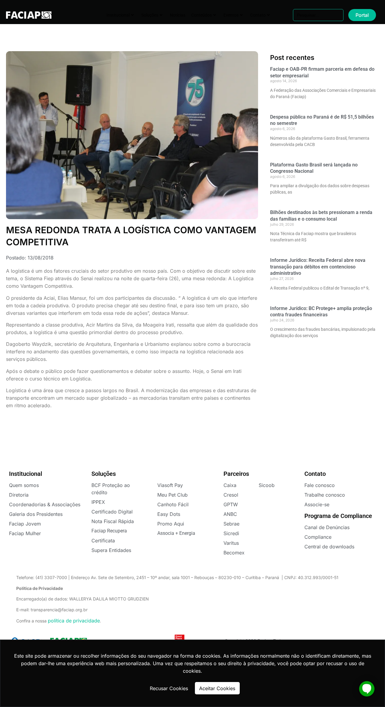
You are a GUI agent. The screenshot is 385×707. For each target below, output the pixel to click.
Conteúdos (201, 15)
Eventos (231, 15)
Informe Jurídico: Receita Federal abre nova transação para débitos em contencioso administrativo (317, 266)
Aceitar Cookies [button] (217, 688)
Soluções (149, 15)
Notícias (177, 15)
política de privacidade (74, 621)
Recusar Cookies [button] (169, 688)
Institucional (118, 15)
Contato (258, 15)
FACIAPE (24, 15)
